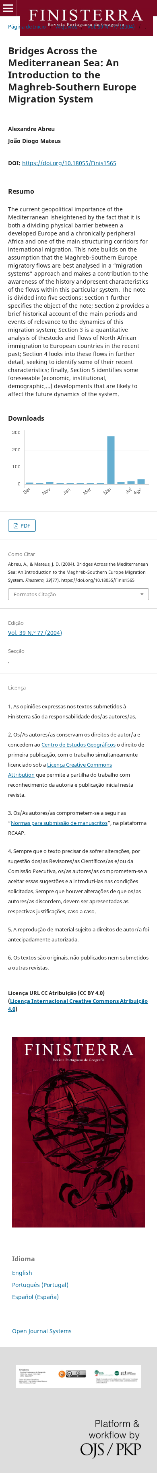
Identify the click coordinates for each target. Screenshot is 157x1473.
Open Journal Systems (42, 1331)
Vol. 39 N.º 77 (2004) (111, 26)
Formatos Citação (35, 594)
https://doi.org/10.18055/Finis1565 (69, 163)
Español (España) (35, 1297)
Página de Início (27, 26)
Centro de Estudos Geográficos (78, 744)
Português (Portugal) (40, 1285)
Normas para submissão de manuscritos (59, 823)
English (22, 1273)
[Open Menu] (8, 8)
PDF (24, 525)
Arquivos (66, 26)
